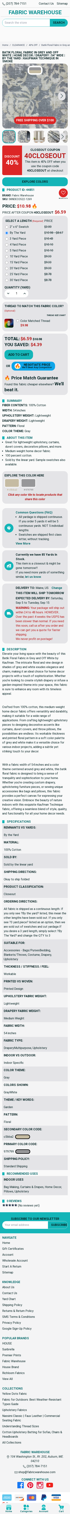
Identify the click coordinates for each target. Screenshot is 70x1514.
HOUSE (7, 1343)
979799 (9, 1151)
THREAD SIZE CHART (56, 315)
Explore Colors (35, 181)
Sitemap (62, 3)
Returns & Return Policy (18, 1311)
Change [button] (57, 588)
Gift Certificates (13, 1249)
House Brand (10, 1367)
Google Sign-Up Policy (17, 1328)
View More (23, 543)
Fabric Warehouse (23, 195)
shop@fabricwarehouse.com (36, 1472)
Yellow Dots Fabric (14, 1393)
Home (6, 1243)
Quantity (17, 287)
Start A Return (11, 1266)
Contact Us (46, 3)
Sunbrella (8, 1349)
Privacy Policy (11, 1322)
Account (7, 1254)
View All (7, 1379)
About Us (8, 1287)
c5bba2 (9, 1136)
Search (59, 22)
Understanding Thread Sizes (20, 1426)
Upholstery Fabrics (14, 1410)
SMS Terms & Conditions (18, 1317)
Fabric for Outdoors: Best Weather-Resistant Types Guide (31, 1402)
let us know (33, 577)
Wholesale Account (15, 1260)
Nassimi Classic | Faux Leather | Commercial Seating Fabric (31, 1418)
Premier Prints (11, 1355)
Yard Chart (9, 1299)
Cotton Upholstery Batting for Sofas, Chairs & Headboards (32, 1434)
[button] (62, 96)
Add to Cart (18, 354)
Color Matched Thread (35, 321)
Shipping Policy (12, 1305)
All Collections (11, 1442)
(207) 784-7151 (16, 3)
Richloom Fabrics (13, 1373)
